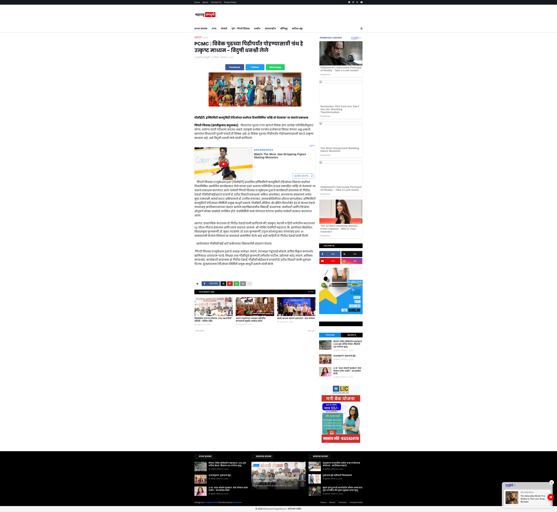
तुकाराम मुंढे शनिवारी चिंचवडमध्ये (337, 475)
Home (197, 2)
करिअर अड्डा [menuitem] (297, 28)
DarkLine (237, 502)
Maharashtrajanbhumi (275, 508)
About (205, 2)
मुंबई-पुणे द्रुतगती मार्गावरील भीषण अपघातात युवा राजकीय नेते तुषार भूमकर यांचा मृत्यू (342, 489)
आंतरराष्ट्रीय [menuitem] (270, 28)
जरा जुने (311, 331)
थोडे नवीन (200, 331)
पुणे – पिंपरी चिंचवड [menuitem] (241, 28)
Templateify (210, 502)
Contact (343, 502)
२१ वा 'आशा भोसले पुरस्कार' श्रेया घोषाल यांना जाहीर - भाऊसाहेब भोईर (347, 371)
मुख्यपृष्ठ (198, 37)
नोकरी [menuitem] (224, 28)
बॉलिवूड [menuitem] (284, 28)
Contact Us (216, 2)
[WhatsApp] (236, 283)
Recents (352, 335)
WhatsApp (275, 67)
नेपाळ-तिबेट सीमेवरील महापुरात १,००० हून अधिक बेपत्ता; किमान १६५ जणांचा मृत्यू (347, 344)
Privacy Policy (230, 2)
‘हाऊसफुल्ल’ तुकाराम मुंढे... (345, 356)
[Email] (243, 283)
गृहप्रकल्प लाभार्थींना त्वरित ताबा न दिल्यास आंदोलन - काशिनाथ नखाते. (341, 464)
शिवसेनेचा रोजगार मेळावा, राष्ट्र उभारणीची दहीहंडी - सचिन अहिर (213, 319)
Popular (330, 335)
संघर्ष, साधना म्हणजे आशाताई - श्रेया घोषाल (296, 318)
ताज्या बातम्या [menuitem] (200, 28)
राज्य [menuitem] (214, 28)
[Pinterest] (230, 283)
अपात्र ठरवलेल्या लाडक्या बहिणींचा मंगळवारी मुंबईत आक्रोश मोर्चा (251, 319)
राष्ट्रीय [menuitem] (257, 28)
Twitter (255, 67)
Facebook (234, 67)
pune (205, 37)
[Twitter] (223, 283)
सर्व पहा (310, 291)
